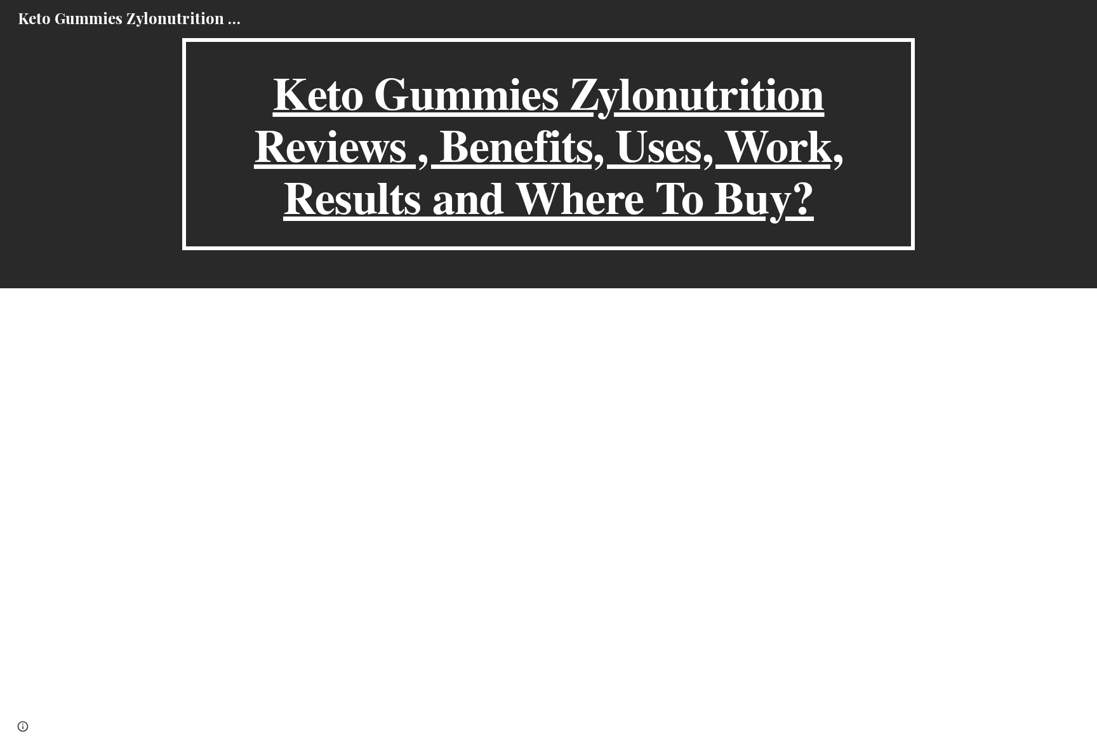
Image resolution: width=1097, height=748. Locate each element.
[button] (23, 726)
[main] (548, 144)
